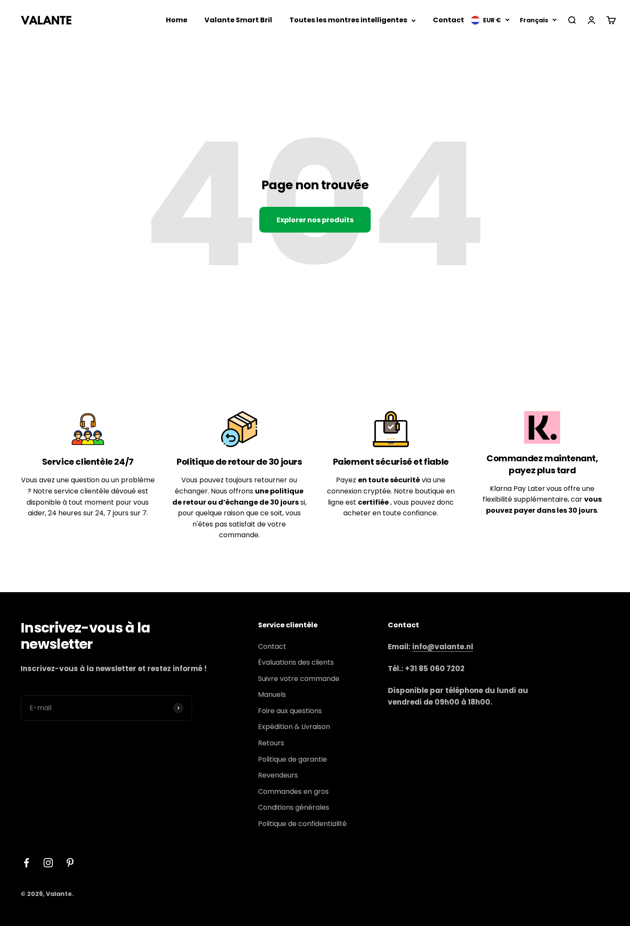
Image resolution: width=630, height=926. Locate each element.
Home (176, 20)
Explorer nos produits (315, 220)
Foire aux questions (290, 711)
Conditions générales (293, 807)
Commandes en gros (293, 791)
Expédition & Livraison (294, 727)
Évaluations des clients (296, 662)
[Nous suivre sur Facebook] (26, 863)
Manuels (272, 694)
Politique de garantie (292, 759)
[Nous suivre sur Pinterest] (70, 863)
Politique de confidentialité (302, 824)
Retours (271, 743)
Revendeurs (278, 775)
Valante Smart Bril (238, 20)
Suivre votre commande (298, 679)
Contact (448, 20)
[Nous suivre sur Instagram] (48, 863)
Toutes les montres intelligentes (348, 20)
